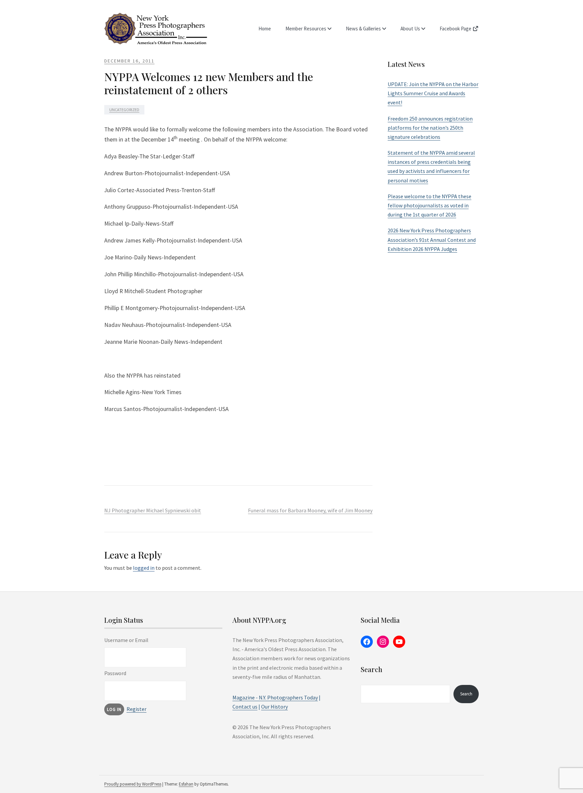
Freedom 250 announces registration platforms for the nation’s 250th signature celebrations (430, 127)
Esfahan (186, 784)
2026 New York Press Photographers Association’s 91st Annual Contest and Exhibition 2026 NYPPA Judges (432, 239)
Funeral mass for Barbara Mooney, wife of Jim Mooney (310, 510)
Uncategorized (124, 109)
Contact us (244, 706)
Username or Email (126, 640)
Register (136, 709)
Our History (274, 706)
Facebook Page (456, 28)
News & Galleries (363, 28)
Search (466, 694)
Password (115, 673)
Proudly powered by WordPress (132, 784)
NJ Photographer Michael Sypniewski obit (152, 510)
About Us (410, 28)
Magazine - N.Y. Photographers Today (275, 697)
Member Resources (305, 28)
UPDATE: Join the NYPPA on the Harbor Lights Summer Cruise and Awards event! (433, 93)
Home (264, 28)
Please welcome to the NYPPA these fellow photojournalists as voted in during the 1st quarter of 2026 (429, 205)
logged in (144, 567)
